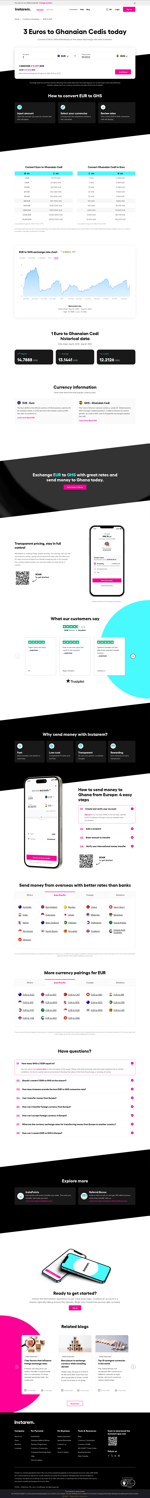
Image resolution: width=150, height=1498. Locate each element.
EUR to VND (74, 1017)
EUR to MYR (51, 1002)
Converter (73, 9)
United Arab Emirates (119, 931)
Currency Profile (84, 1444)
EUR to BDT (51, 994)
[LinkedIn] (115, 1455)
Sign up (87, 814)
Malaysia (95, 914)
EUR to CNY (74, 994)
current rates (41, 1069)
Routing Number (84, 1452)
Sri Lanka (72, 930)
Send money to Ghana (75, 487)
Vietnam (27, 939)
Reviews (18, 1444)
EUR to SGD (74, 1010)
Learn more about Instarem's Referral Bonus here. (108, 1201)
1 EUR (27, 178)
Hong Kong (119, 906)
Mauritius (118, 914)
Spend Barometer (64, 1440)
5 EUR (27, 182)
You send (26, 54)
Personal (40, 9)
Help (82, 9)
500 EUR (26, 205)
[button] (107, 808)
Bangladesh (51, 906)
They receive (86, 54)
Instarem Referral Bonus (40, 1440)
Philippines (96, 922)
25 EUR (27, 191)
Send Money (123, 72)
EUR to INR (119, 994)
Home (17, 19)
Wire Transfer (83, 1456)
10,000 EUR (26, 219)
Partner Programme (39, 1444)
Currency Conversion (31, 19)
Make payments (63, 1436)
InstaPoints (35, 1436)
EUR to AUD (28, 994)
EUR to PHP (28, 1010)
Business (50, 9)
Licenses (18, 1448)
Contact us (61, 1444)
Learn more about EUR (26, 417)
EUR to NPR (74, 1002)
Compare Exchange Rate (41, 1452)
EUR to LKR (119, 1010)
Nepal (26, 922)
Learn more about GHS (88, 420)
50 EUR (27, 196)
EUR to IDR (28, 1002)
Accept (65, 1496)
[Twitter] (112, 1455)
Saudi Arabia (120, 922)
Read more (75, 1403)
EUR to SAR (51, 1010)
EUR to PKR (119, 1002)
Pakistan (72, 922)
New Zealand (52, 922)
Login (117, 9)
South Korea (51, 930)
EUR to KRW (97, 1010)
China (94, 906)
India (25, 914)
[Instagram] (119, 1455)
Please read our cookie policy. (79, 1496)
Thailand (95, 930)
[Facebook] (108, 1455)
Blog (88, 9)
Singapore (28, 930)
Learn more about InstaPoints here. (39, 1201)
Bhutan (71, 906)
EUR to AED (51, 1017)
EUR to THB (28, 1017)
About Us (18, 1436)
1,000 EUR (27, 210)
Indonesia (50, 914)
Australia (27, 906)
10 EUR (27, 187)
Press (17, 1440)
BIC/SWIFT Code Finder (87, 1448)
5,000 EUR (27, 214)
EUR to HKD (96, 994)
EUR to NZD (96, 1002)
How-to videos (36, 1460)
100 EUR (27, 201)
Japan (71, 914)
